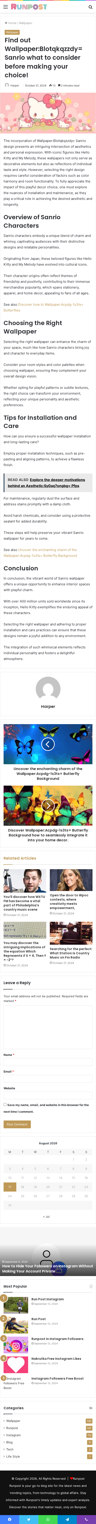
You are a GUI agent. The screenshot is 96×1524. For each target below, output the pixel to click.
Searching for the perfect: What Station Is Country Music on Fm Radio (71, 953)
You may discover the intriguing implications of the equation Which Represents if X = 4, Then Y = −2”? (25, 951)
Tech (9, 1449)
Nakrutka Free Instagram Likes (56, 1358)
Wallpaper (25, 23)
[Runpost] (29, 7)
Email (9, 1071)
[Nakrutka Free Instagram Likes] (16, 1364)
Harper (48, 706)
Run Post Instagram (47, 1299)
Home (12, 23)
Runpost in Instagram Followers (57, 1339)
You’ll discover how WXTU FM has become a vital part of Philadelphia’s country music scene (24, 903)
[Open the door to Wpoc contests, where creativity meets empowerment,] (71, 880)
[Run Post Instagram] (16, 1305)
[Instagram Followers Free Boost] (16, 1384)
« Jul (46, 1216)
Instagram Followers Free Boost (57, 1378)
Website (9, 1088)
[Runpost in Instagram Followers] (16, 1345)
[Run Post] (16, 1325)
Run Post (38, 1319)
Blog (9, 1442)
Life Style (13, 1456)
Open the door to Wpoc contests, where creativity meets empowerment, (69, 901)
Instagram (13, 1435)
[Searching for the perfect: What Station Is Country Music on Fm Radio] (71, 933)
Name (9, 1055)
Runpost (12, 1428)
